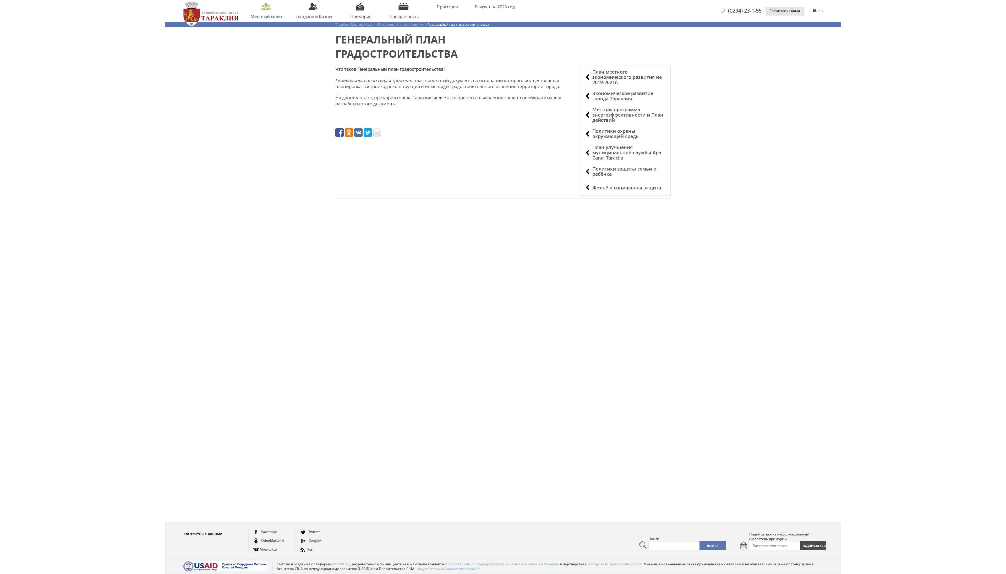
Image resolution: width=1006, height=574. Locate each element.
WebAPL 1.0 (340, 564)
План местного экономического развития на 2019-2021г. (627, 77)
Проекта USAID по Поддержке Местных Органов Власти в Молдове (502, 564)
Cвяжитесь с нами (784, 10)
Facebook (269, 531)
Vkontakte (268, 549)
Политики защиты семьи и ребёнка (624, 171)
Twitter (314, 531)
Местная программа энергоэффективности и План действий (627, 114)
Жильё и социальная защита (626, 187)
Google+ (314, 540)
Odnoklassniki (272, 540)
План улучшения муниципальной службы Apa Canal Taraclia (626, 152)
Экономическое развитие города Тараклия (622, 96)
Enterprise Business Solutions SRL (614, 564)
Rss (310, 549)
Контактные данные (202, 533)
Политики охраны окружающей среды (616, 133)
